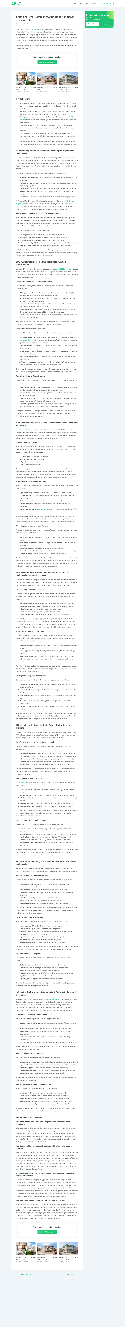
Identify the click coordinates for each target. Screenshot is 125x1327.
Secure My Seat (92, 24)
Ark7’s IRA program (22, 782)
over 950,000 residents (63, 269)
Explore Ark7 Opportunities (47, 62)
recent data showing (26, 340)
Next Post (70, 1274)
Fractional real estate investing (26, 430)
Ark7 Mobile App (43, 509)
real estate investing (30, 29)
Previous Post (25, 1274)
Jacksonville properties (52, 999)
